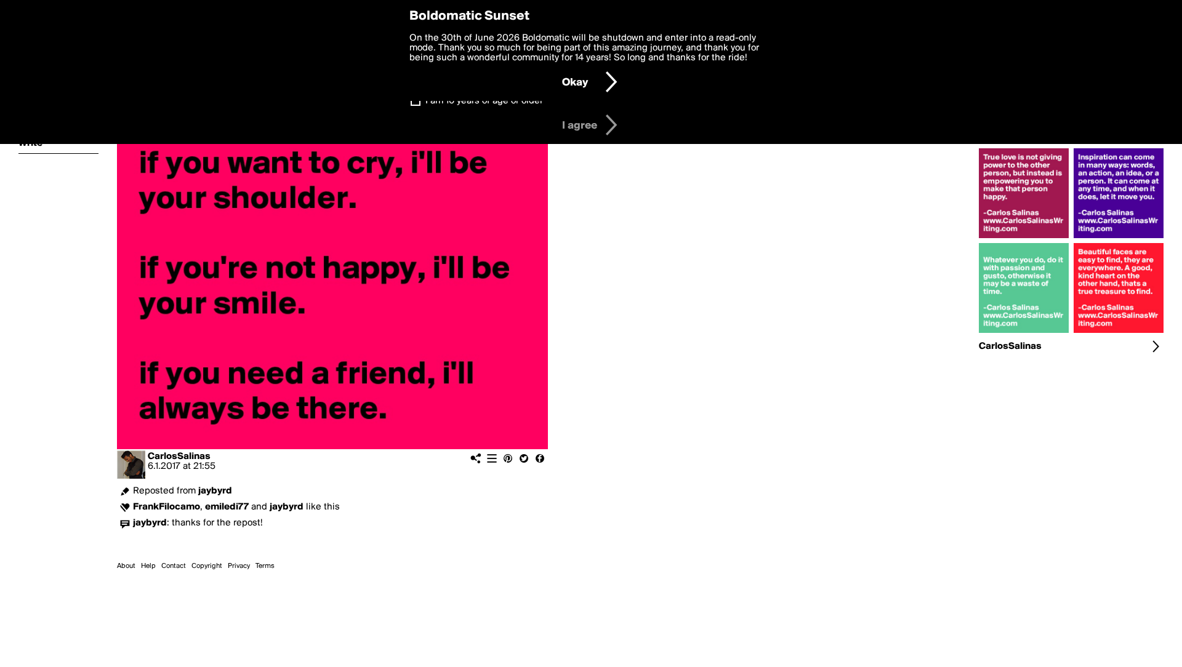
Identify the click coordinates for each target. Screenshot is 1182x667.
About (126, 566)
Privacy (239, 566)
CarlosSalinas (179, 456)
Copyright (206, 566)
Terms (265, 566)
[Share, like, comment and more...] (1024, 238)
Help (148, 566)
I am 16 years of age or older (484, 101)
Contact (173, 566)
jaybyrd (215, 491)
